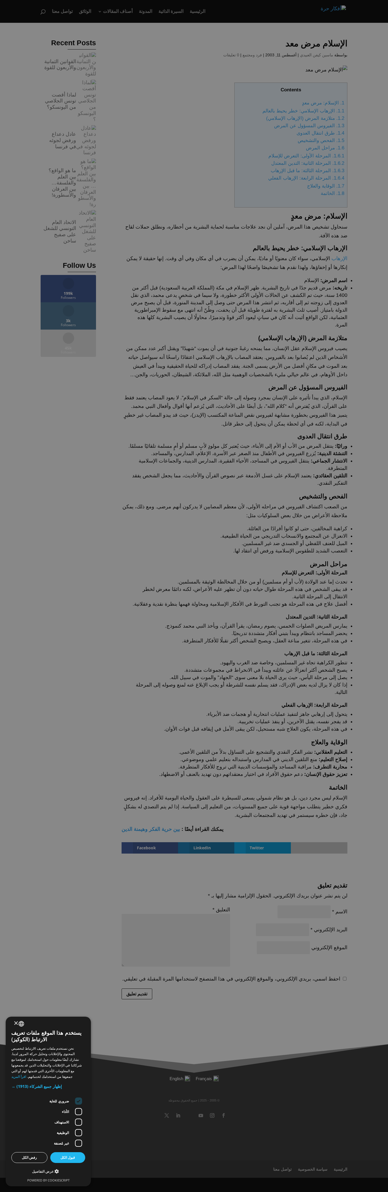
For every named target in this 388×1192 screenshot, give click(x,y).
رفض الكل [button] (29, 1157)
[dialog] (48, 1101)
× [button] (16, 1023)
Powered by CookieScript (48, 1180)
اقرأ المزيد (18, 1076)
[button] (48, 1086)
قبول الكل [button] (68, 1157)
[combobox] (21, 1024)
